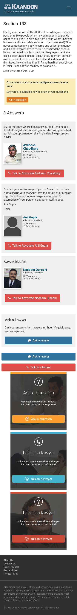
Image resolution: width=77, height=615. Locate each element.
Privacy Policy (11, 573)
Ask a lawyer (41, 340)
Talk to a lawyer (40, 367)
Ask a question (17, 99)
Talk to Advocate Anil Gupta (30, 245)
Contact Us (9, 563)
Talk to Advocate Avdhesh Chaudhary (36, 173)
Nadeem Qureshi (35, 270)
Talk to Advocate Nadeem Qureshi (34, 298)
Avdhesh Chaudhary (30, 146)
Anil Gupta (30, 217)
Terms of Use (11, 570)
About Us (8, 560)
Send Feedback (11, 567)
